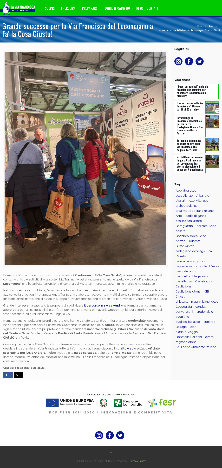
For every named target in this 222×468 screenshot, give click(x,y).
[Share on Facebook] (8, 375)
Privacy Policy (138, 461)
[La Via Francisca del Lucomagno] (18, 8)
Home (199, 26)
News (211, 26)
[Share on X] (18, 375)
